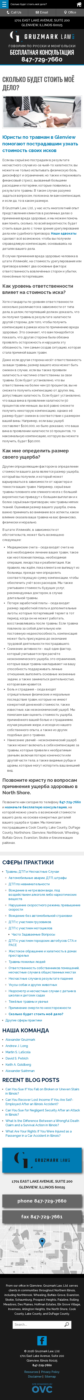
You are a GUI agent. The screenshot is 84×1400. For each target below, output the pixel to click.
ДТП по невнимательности (29, 884)
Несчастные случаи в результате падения (41, 978)
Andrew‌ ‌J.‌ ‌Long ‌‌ (17, 1046)
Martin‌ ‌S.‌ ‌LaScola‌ (17, 1052)
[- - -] (4, 4)
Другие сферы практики (23, 1020)
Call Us (16, 12)
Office (72, 12)
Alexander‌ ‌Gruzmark (20, 1040)
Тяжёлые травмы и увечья (28, 1001)
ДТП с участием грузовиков (30, 922)
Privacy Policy (50, 1371)
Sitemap (50, 1376)
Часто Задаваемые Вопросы (33, 934)
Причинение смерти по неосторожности (40, 1008)
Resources (31, 1371)
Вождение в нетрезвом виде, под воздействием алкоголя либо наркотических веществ (43, 895)
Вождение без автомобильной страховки (40, 916)
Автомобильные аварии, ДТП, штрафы (38, 878)
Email (44, 12)
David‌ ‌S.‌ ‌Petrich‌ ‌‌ (17, 1058)
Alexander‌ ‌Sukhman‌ (20, 1071)
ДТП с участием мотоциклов (30, 928)
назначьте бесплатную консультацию (36, 807)
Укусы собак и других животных (33, 985)
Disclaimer (35, 1376)
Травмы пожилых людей (27, 962)
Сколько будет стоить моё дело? (36, 1014)
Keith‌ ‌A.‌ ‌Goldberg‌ (18, 1064)
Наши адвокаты (63, 233)
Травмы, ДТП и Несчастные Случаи (32, 871)
